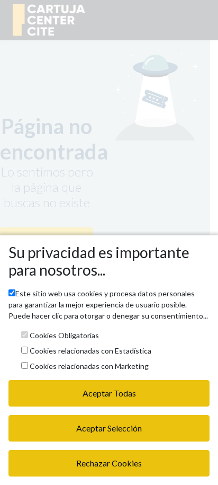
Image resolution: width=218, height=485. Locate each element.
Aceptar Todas (109, 393)
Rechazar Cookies (109, 463)
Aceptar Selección (109, 428)
